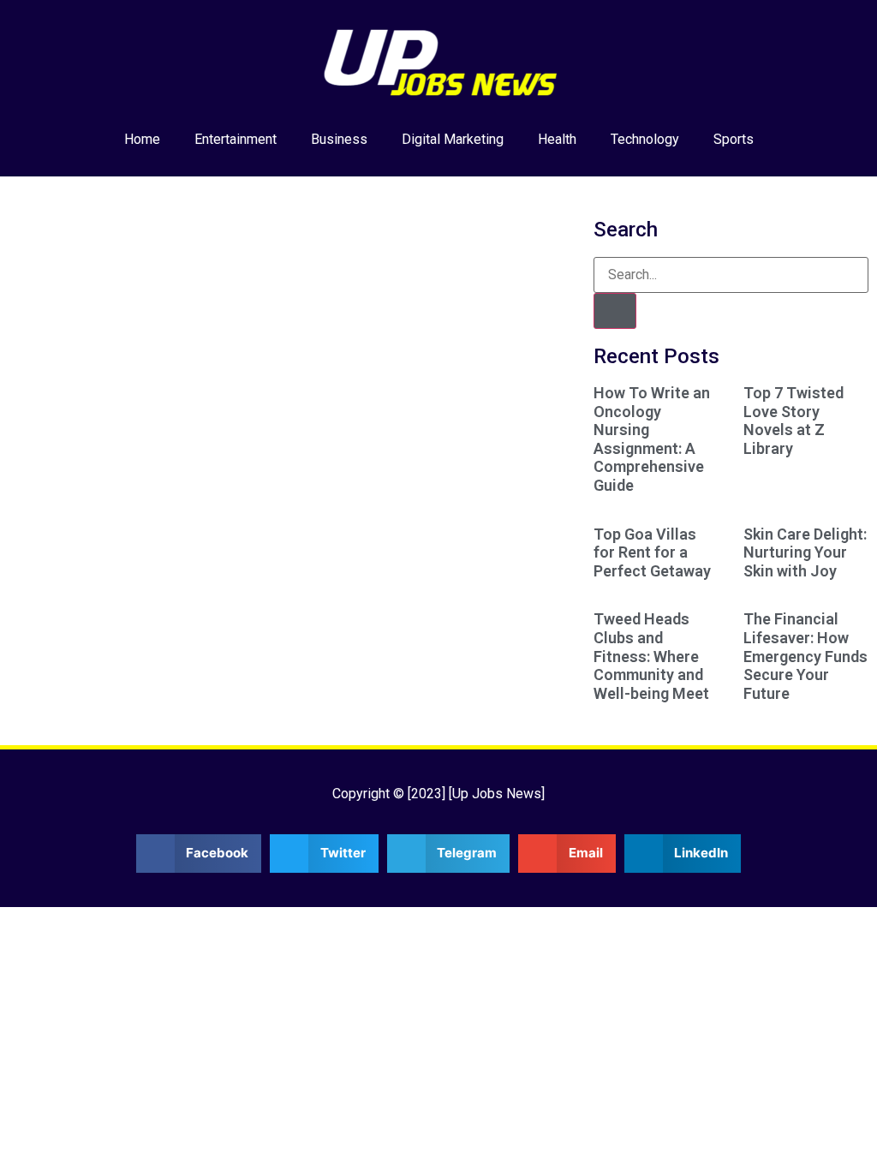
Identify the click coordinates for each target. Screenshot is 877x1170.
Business (339, 139)
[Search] (615, 311)
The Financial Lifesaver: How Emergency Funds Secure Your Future (805, 655)
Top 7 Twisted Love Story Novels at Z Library (793, 420)
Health (557, 139)
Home (142, 139)
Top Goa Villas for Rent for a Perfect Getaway (652, 552)
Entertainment (235, 139)
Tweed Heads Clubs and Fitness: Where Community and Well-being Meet (651, 655)
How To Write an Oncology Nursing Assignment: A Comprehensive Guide (652, 439)
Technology (645, 139)
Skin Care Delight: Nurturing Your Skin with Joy (805, 552)
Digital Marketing (453, 139)
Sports (733, 139)
